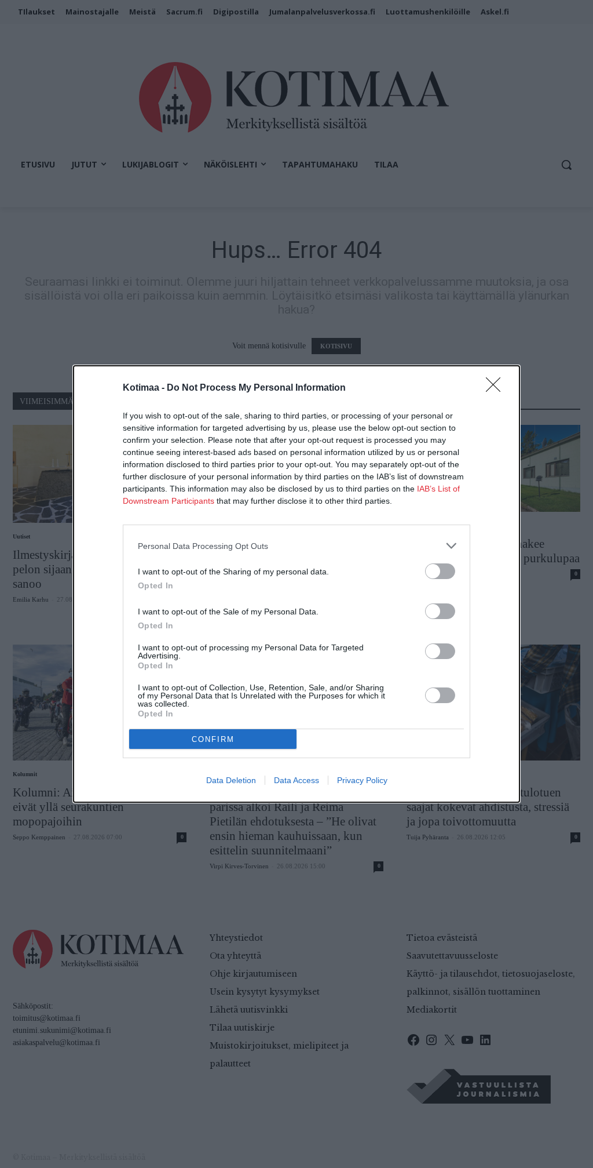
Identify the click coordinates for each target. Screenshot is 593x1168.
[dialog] (296, 584)
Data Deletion (231, 780)
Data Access (296, 780)
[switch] (440, 571)
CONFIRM (213, 739)
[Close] (497, 388)
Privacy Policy (362, 780)
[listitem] (296, 546)
